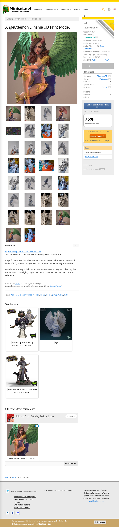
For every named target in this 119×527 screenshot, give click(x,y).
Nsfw (66, 294)
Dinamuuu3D (20, 19)
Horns (48, 294)
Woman (36, 294)
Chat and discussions (22, 505)
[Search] (103, 9)
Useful (76, 9)
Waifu (60, 294)
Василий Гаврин (55, 286)
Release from (31, 416)
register (14, 477)
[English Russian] (76, 245)
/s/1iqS (95, 60)
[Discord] (17, 514)
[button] (109, 9)
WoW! (107, 60)
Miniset (17, 284)
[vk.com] (7, 514)
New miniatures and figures (25, 496)
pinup (54, 294)
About (85, 9)
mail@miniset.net (96, 501)
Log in (7, 477)
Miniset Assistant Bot (22, 507)
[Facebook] (12, 514)
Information (65, 9)
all (40, 19)
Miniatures (38, 9)
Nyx (56, 342)
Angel (42, 294)
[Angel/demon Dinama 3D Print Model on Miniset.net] (13, 120)
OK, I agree (100, 522)
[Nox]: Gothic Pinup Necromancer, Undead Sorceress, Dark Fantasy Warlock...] (22, 386)
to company (71, 416)
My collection (51, 9)
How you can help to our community (58, 490)
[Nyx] (55, 339)
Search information (93, 152)
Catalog (10, 19)
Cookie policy (44, 524)
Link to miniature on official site (98, 106)
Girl (19, 294)
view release (70, 463)
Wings (29, 294)
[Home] (17, 9)
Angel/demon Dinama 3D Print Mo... (22, 458)
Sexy (24, 294)
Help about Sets (91, 156)
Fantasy (105, 87)
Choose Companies (97, 136)
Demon (13, 294)
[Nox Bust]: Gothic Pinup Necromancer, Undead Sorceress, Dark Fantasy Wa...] (22, 339)
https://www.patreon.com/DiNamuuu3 (22, 251)
